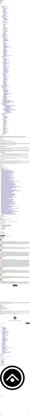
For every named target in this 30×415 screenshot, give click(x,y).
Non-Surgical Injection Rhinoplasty (5, 331)
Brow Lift (4, 80)
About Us (2, 6)
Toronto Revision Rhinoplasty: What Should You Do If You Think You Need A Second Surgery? (10, 211)
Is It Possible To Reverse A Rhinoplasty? (5, 205)
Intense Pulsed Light (5, 30)
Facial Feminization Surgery (6, 65)
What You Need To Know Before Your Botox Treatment (9, 101)
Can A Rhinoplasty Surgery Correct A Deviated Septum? (6, 182)
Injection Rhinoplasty (5, 88)
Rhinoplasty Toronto (3, 169)
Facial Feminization (5, 126)
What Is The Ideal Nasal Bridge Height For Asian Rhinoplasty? (7, 196)
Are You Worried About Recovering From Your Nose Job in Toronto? (7, 173)
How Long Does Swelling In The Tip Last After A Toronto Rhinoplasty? (8, 209)
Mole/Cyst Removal (5, 71)
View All (15, 285)
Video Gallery (2, 360)
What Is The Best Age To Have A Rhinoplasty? (5, 180)
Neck (4, 26)
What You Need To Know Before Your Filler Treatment (9, 102)
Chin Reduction (5, 84)
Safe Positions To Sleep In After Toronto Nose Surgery (6, 210)
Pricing (0, 138)
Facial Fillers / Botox (5, 52)
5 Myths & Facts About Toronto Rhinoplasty (5, 176)
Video (1, 113)
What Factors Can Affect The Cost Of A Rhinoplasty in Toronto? (7, 171)
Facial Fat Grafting (5, 82)
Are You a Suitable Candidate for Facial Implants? (5, 225)
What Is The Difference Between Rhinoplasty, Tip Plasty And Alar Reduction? (8, 185)
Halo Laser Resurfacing (6, 91)
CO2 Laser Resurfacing (6, 92)
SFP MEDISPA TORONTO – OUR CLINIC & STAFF (9, 105)
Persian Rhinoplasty (5, 59)
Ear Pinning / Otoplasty (6, 46)
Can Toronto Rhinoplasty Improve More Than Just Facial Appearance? (7, 212)
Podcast (4, 134)
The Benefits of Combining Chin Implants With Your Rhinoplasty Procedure (8, 184)
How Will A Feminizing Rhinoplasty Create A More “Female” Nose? (7, 179)
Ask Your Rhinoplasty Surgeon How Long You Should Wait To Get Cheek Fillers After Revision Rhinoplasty (11, 186)
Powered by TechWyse (2, 365)
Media (4, 20)
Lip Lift (4, 27)
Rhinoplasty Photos (3, 220)
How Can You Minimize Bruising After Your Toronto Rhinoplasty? (7, 199)
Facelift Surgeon (5, 76)
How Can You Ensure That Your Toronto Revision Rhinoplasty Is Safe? (7, 193)
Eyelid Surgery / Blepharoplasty (6, 75)
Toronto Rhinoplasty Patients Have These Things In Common (7, 177)
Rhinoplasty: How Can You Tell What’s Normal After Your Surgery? (7, 183)
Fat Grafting (5, 51)
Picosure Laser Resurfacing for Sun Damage (8, 100)
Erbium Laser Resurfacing (6, 90)
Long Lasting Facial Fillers (4, 346)
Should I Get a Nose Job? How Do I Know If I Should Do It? (7, 197)
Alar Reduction (5, 39)
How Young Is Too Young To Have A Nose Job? (5, 204)
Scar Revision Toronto (6, 72)
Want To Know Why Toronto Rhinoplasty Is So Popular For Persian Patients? (8, 213)
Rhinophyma (5, 41)
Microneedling (5, 99)
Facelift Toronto (5, 24)
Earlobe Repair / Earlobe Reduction (5, 340)
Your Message (1, 310)
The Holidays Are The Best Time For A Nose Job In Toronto (6, 172)
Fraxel (3, 350)
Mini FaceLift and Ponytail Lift (6, 63)
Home (1, 5)
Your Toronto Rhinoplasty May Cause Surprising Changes (6, 192)
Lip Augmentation (5, 28)
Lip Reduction (5, 48)
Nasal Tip (4, 38)
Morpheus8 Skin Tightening (6, 128)
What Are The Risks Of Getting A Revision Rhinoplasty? (6, 189)
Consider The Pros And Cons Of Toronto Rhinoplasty (6, 202)
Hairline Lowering (5, 49)
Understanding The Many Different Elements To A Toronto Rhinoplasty (8, 194)
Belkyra (4, 89)
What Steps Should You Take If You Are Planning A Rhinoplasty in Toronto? (8, 201)
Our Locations (5, 10)
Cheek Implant (5, 69)
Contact (2, 135)
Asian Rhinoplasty (5, 60)
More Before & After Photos (2, 229)
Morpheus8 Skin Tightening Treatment (7, 96)
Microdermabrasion (5, 95)
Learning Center (5, 14)
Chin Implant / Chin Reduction (5, 338)
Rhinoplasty (5, 58)
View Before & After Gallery (2, 219)
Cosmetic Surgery (5, 18)
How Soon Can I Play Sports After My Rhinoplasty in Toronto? (7, 170)
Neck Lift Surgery (4, 333)
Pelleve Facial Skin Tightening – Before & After (8, 55)
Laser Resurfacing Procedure (6, 77)
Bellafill (4, 53)
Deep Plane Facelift (4, 332)
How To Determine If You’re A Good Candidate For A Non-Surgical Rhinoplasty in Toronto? (9, 208)
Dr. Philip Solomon (5, 8)
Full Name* (1, 304)
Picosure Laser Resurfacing (6, 94)
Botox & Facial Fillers (6, 31)
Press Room (2, 361)
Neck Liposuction (5, 43)
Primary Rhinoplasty (11, 221)
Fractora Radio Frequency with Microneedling (8, 93)
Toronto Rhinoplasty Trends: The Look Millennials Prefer (6, 188)
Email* (0, 305)
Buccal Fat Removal (5, 47)
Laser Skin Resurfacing (6, 130)
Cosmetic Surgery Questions (6, 19)
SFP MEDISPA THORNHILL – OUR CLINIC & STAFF (9, 109)
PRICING (1, 1)
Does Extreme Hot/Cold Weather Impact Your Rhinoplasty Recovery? (7, 178)
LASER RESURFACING (7, 106)
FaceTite (4, 64)
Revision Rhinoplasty (6, 22)
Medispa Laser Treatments (6, 131)
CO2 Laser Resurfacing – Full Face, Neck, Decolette (7, 347)
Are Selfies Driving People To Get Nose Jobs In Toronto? (6, 174)
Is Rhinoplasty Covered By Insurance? (4, 198)
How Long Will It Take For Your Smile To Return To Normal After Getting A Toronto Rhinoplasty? (10, 181)
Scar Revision (3, 342)
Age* (0, 307)
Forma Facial (5, 54)
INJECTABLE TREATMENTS (8, 108)
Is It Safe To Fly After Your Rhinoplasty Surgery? (5, 207)
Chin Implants (5, 45)
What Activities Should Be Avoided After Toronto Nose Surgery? (7, 200)
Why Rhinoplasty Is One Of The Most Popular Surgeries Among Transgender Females (9, 206)
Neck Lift (4, 44)
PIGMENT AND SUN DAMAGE (8, 107)
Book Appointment (3, 363)
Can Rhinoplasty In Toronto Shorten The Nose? (5, 175)
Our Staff (4, 9)
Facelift (4, 42)
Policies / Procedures (5, 12)
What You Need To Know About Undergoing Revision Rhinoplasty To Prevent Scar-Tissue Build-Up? (10, 190)
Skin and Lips (5, 32)
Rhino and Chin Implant (6, 40)
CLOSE (1, 414)
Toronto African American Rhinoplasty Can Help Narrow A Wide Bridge (8, 195)
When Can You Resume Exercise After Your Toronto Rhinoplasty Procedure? (8, 187)
